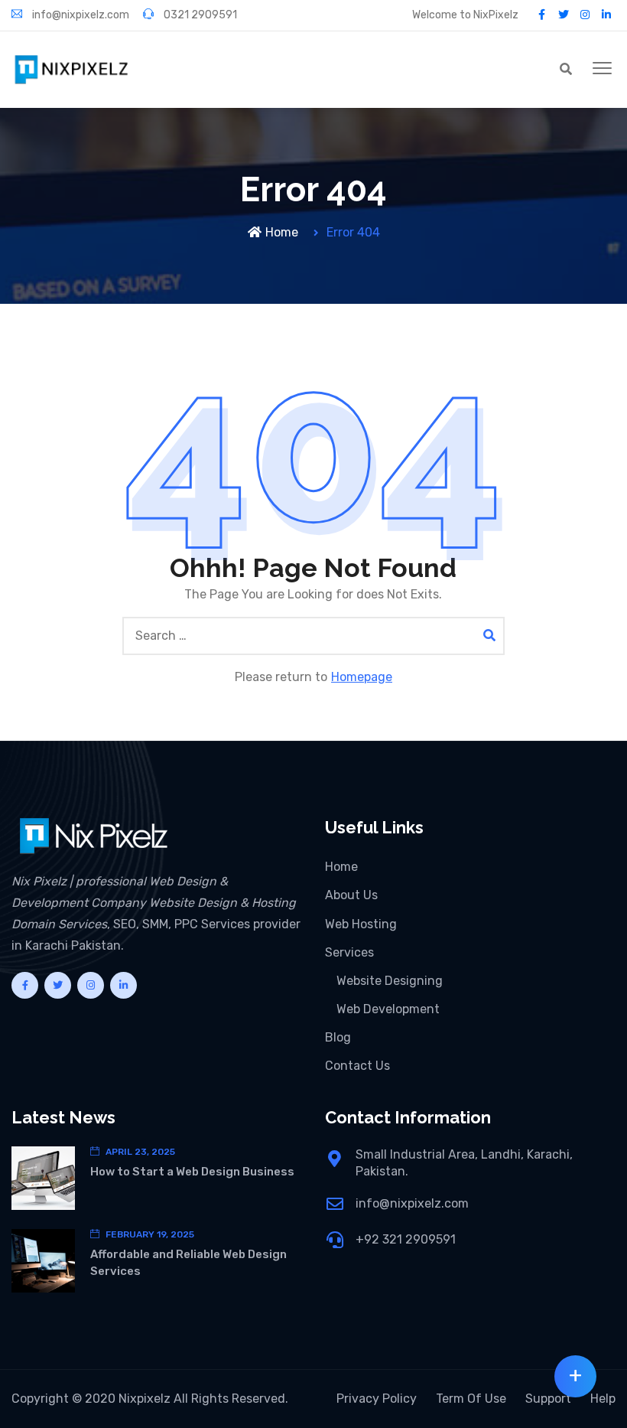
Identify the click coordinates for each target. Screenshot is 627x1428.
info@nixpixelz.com (79, 14)
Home (281, 232)
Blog (338, 1037)
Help (603, 1398)
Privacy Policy (376, 1398)
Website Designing (389, 980)
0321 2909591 (199, 14)
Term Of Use (471, 1398)
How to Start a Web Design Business (192, 1172)
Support (548, 1398)
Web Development (388, 1009)
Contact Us (357, 1065)
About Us (351, 895)
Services (349, 952)
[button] (602, 69)
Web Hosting (361, 924)
